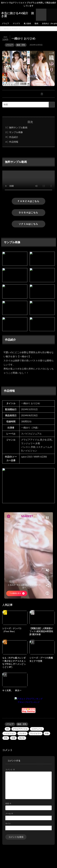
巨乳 (6, 738)
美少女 (22, 738)
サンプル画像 (16, 132)
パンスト (22, 733)
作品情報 (13, 141)
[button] (15, 93)
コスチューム (36, 729)
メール (9, 813)
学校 (47, 733)
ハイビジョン (9, 733)
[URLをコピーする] (42, 93)
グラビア (9, 45)
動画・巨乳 (21, 45)
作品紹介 (13, 137)
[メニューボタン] (51, 15)
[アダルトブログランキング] (29, 699)
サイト (8, 823)
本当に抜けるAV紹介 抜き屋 (17, 15)
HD (7, 729)
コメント (10, 769)
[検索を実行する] (52, 104)
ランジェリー (35, 733)
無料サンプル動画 (18, 127)
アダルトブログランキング (29, 702)
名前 (8, 803)
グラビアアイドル (20, 729)
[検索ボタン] (41, 15)
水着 (13, 738)
